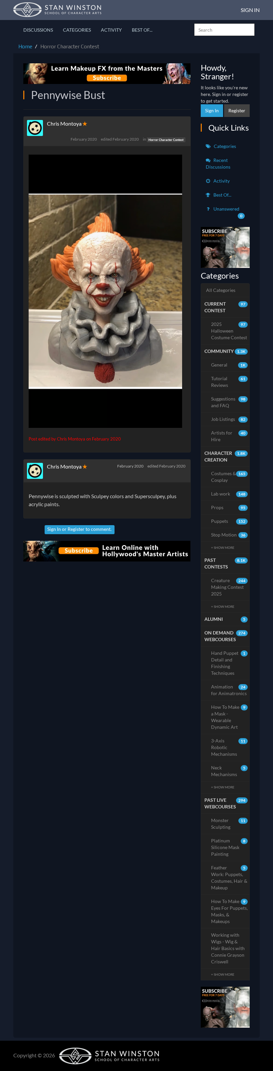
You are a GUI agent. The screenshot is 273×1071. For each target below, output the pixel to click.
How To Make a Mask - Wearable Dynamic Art (228, 717)
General (228, 365)
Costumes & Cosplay (228, 477)
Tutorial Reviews (228, 382)
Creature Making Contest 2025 (228, 586)
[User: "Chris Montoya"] (37, 128)
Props (228, 507)
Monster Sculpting (228, 823)
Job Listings (228, 419)
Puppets (228, 521)
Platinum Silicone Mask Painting (228, 847)
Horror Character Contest (165, 139)
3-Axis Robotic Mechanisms (228, 747)
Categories (77, 30)
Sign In (250, 10)
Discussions (38, 30)
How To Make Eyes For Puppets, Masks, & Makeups (229, 911)
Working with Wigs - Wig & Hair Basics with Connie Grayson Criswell (228, 948)
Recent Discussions (218, 163)
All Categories (220, 290)
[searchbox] (224, 29)
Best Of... (142, 30)
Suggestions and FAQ (228, 402)
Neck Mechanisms (228, 771)
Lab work (228, 494)
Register (76, 529)
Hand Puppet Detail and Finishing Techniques (228, 663)
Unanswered (227, 212)
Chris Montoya (64, 123)
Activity (111, 30)
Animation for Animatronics (229, 690)
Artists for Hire (228, 436)
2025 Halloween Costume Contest (229, 330)
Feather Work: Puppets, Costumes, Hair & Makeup (229, 877)
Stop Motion (228, 534)
